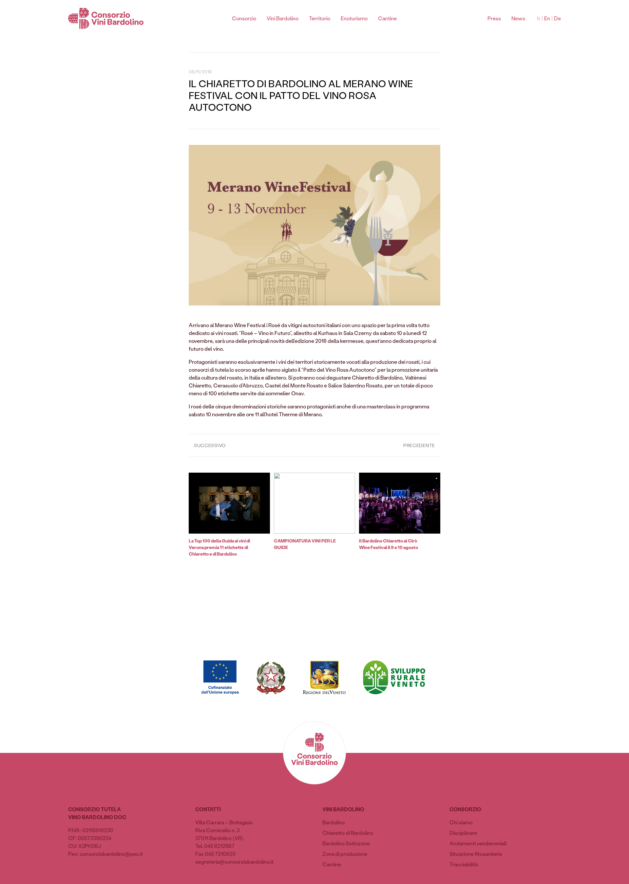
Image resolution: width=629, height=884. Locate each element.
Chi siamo (460, 822)
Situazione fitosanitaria (475, 853)
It (538, 18)
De (557, 18)
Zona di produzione (344, 853)
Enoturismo (354, 18)
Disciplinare (463, 832)
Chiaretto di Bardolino (347, 832)
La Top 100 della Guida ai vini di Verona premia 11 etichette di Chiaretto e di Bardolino (219, 547)
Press (494, 18)
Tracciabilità (463, 864)
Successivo (210, 445)
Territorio (319, 18)
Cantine (387, 18)
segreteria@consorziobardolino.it (234, 861)
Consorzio (244, 18)
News (518, 18)
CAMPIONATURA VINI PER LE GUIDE (305, 544)
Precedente (419, 445)
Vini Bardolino (282, 18)
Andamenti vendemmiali (477, 843)
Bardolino (333, 822)
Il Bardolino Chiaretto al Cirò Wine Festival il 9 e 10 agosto (388, 544)
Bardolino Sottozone (346, 843)
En (547, 18)
